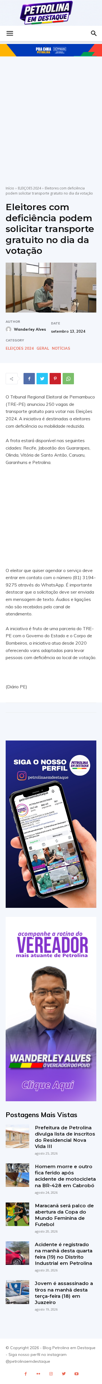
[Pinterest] (55, 378)
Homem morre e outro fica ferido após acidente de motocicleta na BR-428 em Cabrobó (65, 1176)
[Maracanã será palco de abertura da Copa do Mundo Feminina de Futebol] (17, 1214)
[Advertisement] (51, 116)
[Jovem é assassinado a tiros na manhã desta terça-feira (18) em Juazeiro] (17, 1292)
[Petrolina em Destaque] (51, 13)
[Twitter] (42, 378)
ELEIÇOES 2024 (29, 188)
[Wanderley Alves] (9, 329)
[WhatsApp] (68, 378)
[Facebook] (29, 378)
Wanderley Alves (30, 329)
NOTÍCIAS (61, 348)
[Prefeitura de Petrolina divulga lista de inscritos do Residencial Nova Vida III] (17, 1136)
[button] (10, 33)
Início (10, 188)
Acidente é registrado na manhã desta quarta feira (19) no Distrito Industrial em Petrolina (63, 1254)
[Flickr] (38, 1374)
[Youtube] (77, 1374)
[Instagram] (51, 1374)
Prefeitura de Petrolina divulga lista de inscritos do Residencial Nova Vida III (65, 1137)
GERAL (43, 348)
